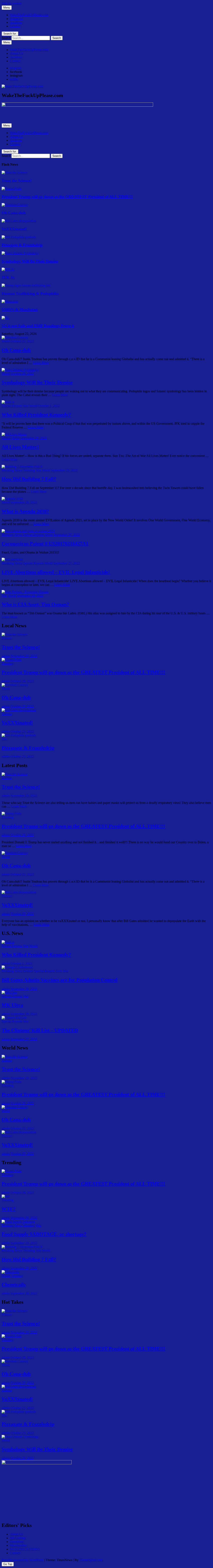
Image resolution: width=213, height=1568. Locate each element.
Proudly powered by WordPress (22, 1560)
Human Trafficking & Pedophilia (30, 293)
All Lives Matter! (20, 447)
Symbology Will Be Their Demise (30, 261)
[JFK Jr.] (8, 269)
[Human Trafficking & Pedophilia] (26, 285)
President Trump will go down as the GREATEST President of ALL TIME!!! (67, 197)
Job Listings (18, 1538)
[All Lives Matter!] (14, 434)
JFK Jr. (8, 277)
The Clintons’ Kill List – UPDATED (40, 1030)
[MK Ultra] (9, 992)
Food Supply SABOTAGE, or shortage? (44, 1234)
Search (6, 38)
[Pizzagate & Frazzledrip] (19, 237)
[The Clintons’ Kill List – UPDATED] (14, 1017)
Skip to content (11, 3)
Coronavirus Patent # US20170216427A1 (45, 543)
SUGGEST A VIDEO (25, 1549)
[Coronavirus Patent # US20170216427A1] (28, 531)
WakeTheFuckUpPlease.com (29, 15)
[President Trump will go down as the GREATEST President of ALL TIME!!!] (11, 188)
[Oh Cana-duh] (15, 205)
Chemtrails (14, 1284)
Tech (59, 971)
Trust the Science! (17, 180)
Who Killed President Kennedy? (36, 414)
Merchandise (18, 1545)
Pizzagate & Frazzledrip (22, 245)
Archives (16, 22)
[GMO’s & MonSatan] (10, 301)
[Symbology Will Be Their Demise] (20, 253)
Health (6, 1275)
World (6, 341)
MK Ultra (12, 1005)
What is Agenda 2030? (25, 511)
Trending (29, 470)
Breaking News (12, 470)
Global (6, 438)
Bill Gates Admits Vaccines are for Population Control (60, 980)
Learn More (41, 362)
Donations (17, 1541)
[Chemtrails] (10, 1272)
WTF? (9, 1209)
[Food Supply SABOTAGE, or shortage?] (18, 1221)
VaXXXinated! (14, 229)
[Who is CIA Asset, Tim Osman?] (25, 592)
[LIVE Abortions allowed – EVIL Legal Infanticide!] (12, 559)
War (25, 406)
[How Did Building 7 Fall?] (22, 466)
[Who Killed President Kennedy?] (8, 402)
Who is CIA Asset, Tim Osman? (35, 604)
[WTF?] (5, 1196)
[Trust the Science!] (14, 172)
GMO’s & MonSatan (20, 309)
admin (6, 656)
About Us (16, 18)
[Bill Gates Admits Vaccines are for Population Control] (17, 967)
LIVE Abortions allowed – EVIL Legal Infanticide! (56, 572)
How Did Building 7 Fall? (29, 479)
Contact (15, 26)
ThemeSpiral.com (91, 1560)
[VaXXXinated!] (19, 221)
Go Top (7, 1564)
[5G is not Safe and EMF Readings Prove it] (5, 317)
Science (7, 638)
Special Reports (12, 406)
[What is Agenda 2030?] (12, 498)
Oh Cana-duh (14, 213)
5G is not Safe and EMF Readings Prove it (38, 326)
